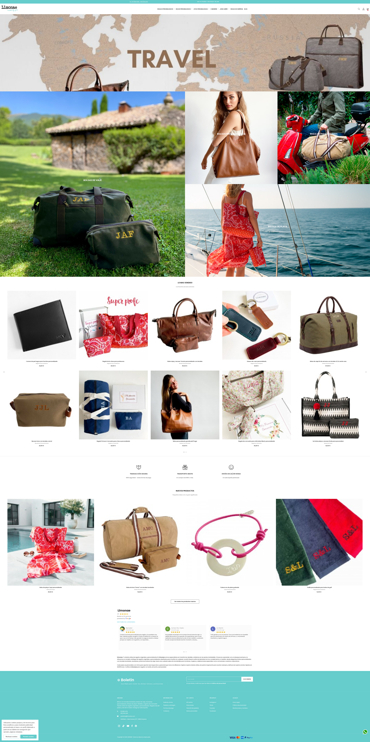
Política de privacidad (219, 683)
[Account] (363, 9)
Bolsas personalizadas (185, 363)
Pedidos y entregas (169, 705)
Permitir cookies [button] (28, 736)
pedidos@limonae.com (128, 716)
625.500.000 (144, 1)
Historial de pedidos (192, 708)
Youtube (212, 708)
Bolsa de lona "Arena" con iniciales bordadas (140, 587)
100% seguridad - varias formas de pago (138, 477)
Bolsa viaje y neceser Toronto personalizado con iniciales (184, 361)
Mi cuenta (189, 702)
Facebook (213, 711)
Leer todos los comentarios (126, 622)
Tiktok (211, 705)
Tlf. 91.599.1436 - (135, 1)
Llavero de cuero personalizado (256, 361)
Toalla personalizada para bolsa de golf (319, 587)
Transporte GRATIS (185, 474)
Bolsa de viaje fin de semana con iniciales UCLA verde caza (328, 361)
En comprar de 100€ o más (185, 477)
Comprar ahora (92, 196)
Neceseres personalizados (42, 443)
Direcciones (190, 705)
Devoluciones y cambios (240, 708)
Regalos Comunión (113, 443)
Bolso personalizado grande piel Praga (185, 441)
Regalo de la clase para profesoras (113, 361)
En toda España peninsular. (231, 477)
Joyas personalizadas (230, 589)
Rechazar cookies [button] (11, 736)
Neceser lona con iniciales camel (42, 441)
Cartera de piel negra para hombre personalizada (41, 361)
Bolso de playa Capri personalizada (51, 587)
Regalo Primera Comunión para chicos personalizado (113, 441)
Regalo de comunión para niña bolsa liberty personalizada (256, 441)
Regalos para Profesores (113, 363)
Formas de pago (168, 708)
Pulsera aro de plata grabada (229, 587)
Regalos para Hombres (42, 363)
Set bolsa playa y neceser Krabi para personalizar (328, 441)
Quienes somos (168, 702)
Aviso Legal (236, 702)
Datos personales (191, 711)
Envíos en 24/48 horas (231, 474)
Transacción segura (139, 474)
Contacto (166, 711)
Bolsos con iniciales (185, 443)
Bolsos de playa (328, 443)
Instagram (213, 702)
